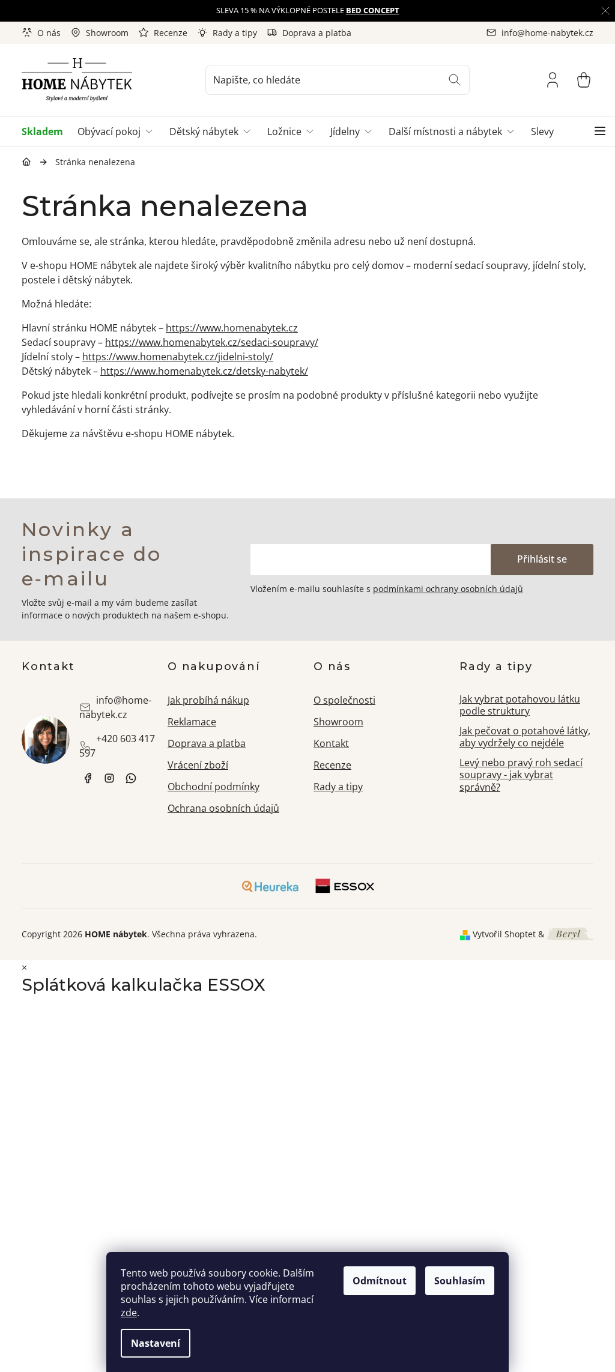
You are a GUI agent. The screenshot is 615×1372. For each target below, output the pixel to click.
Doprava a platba (316, 32)
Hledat (455, 80)
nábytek (87, 778)
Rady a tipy (235, 32)
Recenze (170, 32)
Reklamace (192, 721)
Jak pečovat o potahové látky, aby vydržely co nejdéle (524, 737)
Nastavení (155, 1343)
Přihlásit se (542, 559)
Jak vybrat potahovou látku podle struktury (519, 705)
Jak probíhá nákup (208, 700)
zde (129, 1312)
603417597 (131, 778)
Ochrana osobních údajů (223, 808)
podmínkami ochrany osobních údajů (448, 588)
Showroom (107, 32)
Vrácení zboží (198, 765)
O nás (49, 32)
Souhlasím (459, 1280)
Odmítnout (380, 1280)
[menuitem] (46, 131)
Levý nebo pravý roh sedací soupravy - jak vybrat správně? (521, 775)
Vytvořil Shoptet (504, 934)
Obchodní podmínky (213, 786)
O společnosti (344, 700)
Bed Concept (372, 10)
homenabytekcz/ (109, 778)
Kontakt (331, 743)
